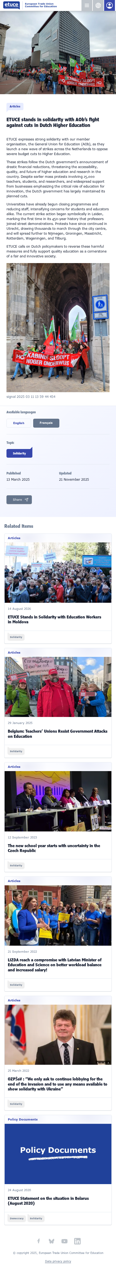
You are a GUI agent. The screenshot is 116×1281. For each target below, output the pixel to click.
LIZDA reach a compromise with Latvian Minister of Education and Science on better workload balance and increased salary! (54, 965)
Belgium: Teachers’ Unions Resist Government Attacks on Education (57, 734)
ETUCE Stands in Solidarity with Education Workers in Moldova (54, 620)
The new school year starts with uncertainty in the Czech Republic (54, 848)
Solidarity (19, 453)
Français (46, 423)
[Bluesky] (51, 1241)
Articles (15, 106)
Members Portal (109, 5)
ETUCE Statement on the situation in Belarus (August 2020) (48, 1201)
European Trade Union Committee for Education (42, 5)
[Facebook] (38, 1241)
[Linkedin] (77, 1241)
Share (17, 500)
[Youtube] (64, 1241)
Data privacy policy (58, 1261)
